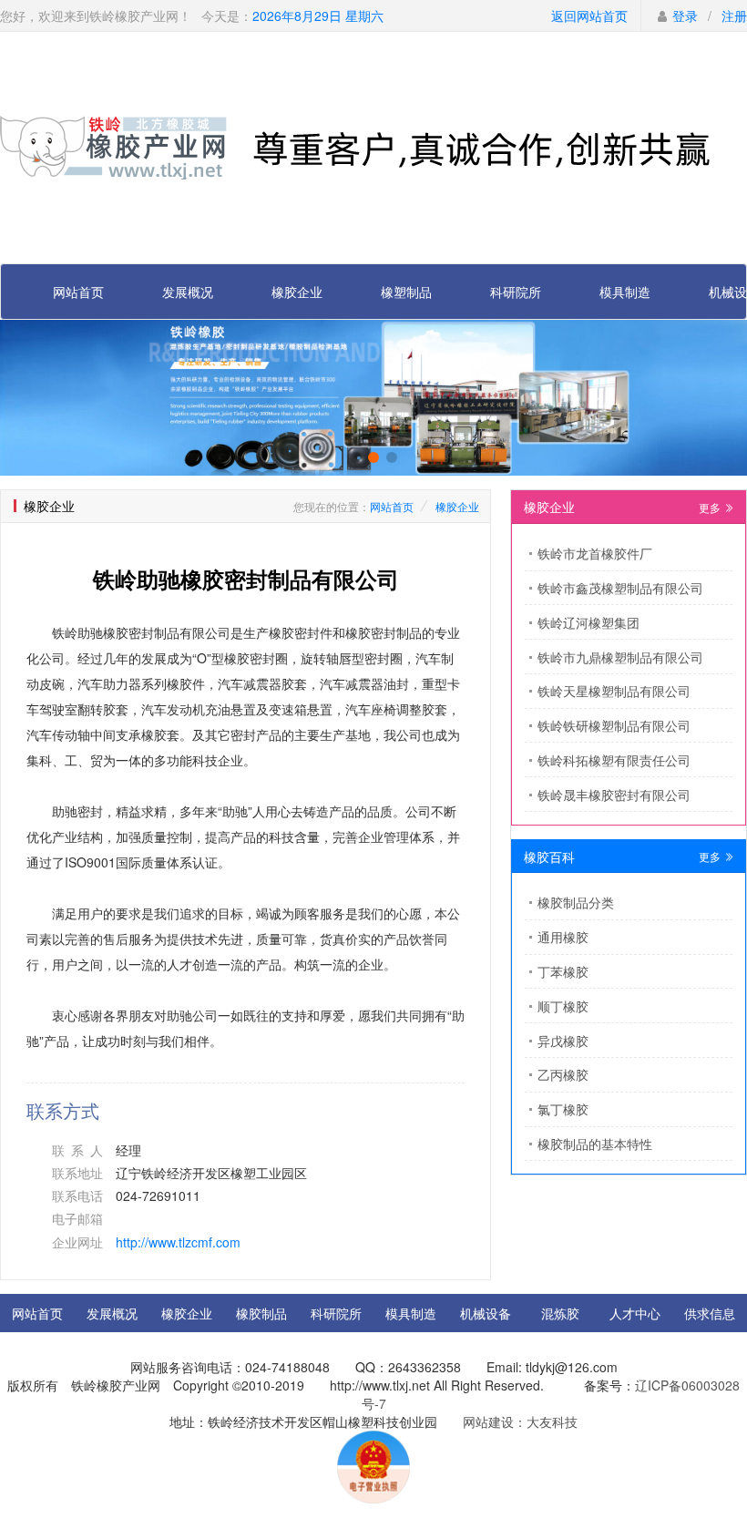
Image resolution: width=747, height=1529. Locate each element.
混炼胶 (560, 1313)
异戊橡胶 (562, 1040)
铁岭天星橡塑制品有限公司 (614, 691)
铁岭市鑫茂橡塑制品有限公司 (620, 588)
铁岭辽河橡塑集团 (588, 622)
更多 (711, 507)
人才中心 (634, 1313)
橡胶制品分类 (575, 902)
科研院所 (515, 291)
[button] (355, 457)
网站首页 (78, 291)
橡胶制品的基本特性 (594, 1143)
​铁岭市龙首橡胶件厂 (594, 553)
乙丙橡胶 (562, 1074)
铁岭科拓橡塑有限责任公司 (614, 760)
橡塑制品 (406, 291)
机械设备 (485, 1313)
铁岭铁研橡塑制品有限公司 (614, 725)
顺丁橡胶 (562, 1006)
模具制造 (624, 291)
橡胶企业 (296, 291)
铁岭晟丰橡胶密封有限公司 (614, 794)
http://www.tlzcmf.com (178, 1242)
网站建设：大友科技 (520, 1421)
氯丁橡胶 (562, 1109)
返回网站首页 (589, 15)
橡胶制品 (261, 1313)
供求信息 (709, 1313)
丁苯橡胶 (562, 971)
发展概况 (187, 291)
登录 (685, 15)
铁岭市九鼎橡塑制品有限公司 (620, 657)
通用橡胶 (562, 937)
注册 (734, 15)
